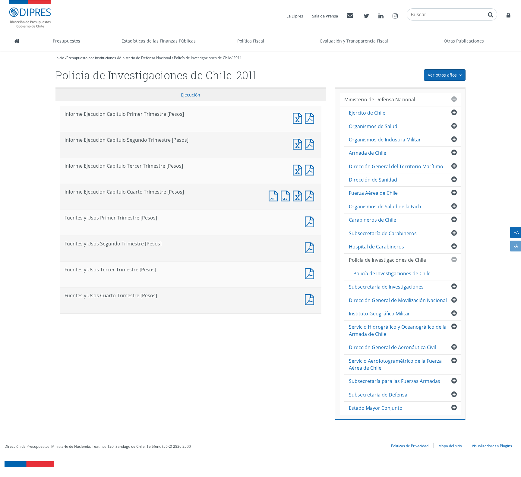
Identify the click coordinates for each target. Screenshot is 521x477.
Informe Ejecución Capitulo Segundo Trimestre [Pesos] (299, 143)
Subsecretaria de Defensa (378, 394)
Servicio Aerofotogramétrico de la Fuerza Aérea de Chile (395, 364)
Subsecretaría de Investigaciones (386, 286)
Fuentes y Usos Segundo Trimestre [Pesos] (311, 247)
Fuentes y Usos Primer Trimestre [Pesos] (311, 221)
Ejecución (190, 95)
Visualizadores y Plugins (492, 445)
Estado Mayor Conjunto (376, 408)
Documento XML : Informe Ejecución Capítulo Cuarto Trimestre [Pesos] (275, 195)
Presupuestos (66, 41)
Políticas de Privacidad (409, 445)
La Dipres (294, 16)
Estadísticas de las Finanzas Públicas (159, 41)
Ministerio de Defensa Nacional (144, 57)
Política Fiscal (250, 41)
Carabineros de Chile (372, 219)
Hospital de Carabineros (376, 246)
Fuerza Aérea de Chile (373, 193)
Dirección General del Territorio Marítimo (396, 166)
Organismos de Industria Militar (385, 139)
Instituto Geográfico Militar (379, 313)
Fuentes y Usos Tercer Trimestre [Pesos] (311, 273)
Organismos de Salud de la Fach (385, 206)
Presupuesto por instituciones (91, 57)
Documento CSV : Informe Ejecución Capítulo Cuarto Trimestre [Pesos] (287, 195)
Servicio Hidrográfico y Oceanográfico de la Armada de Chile (398, 330)
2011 (237, 57)
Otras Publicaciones (464, 41)
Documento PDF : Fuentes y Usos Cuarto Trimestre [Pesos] (311, 299)
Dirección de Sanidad (373, 179)
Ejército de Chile (367, 112)
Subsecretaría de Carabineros (383, 233)
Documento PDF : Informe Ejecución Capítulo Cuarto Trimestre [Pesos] (311, 195)
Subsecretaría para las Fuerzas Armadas (394, 381)
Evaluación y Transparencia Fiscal (354, 41)
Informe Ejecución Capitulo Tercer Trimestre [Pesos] (299, 169)
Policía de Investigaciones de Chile (202, 57)
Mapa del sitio (450, 445)
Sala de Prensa (325, 16)
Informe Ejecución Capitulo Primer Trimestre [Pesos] (299, 117)
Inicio (59, 57)
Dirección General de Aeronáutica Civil (392, 347)
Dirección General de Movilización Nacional (398, 300)
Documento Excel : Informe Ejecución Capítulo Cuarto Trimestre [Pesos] (299, 195)
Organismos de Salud (373, 126)
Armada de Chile (367, 153)
